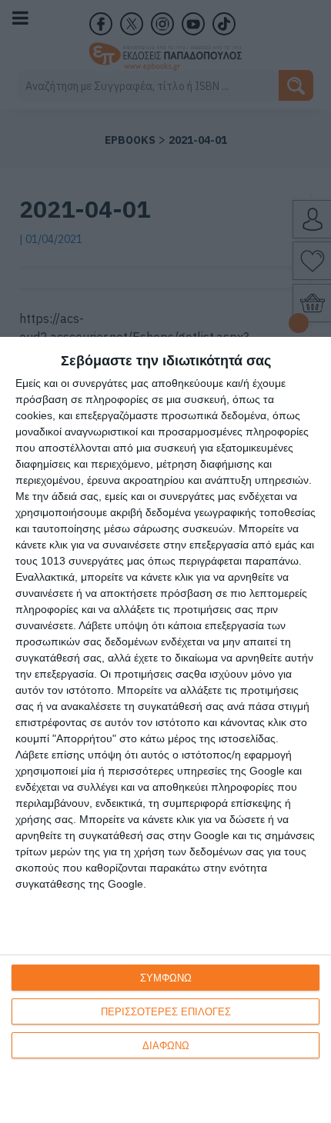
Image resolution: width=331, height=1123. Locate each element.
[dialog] (165, 730)
